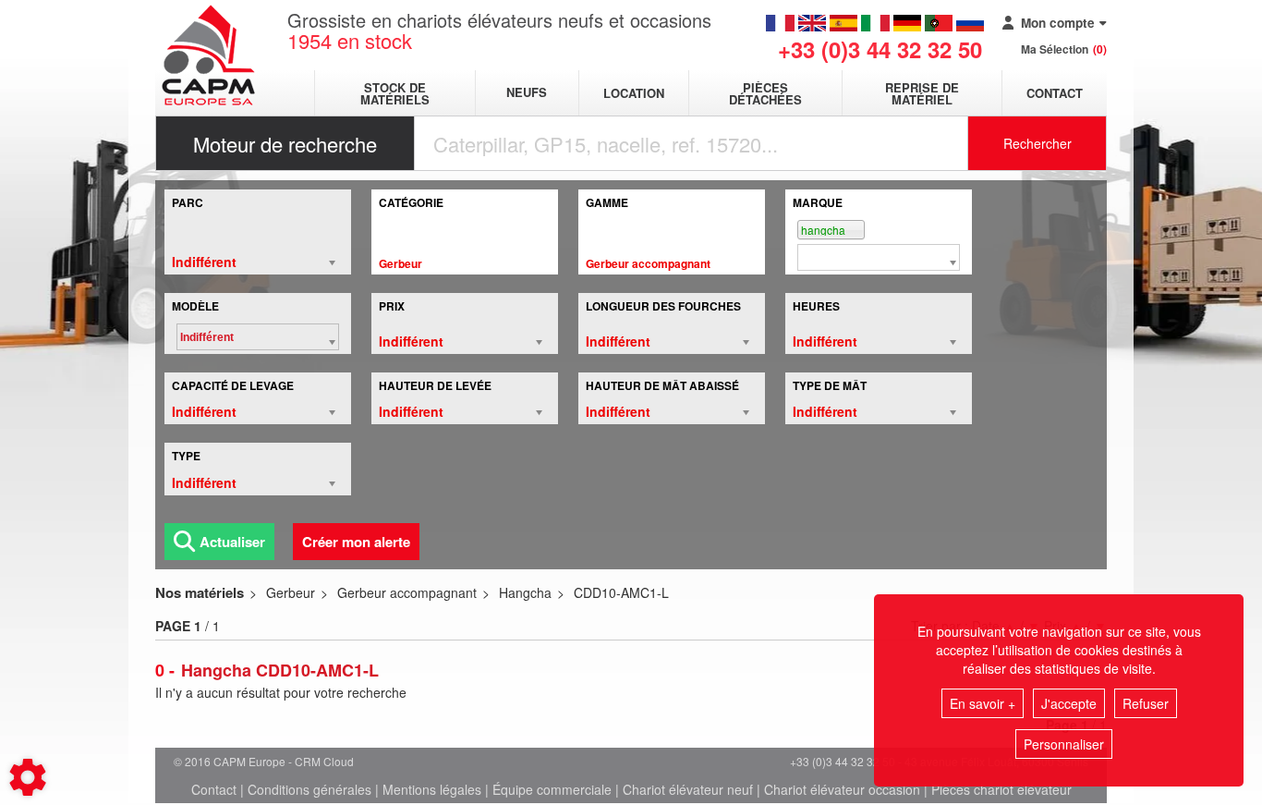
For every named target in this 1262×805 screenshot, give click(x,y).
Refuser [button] (1145, 703)
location (633, 93)
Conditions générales (309, 789)
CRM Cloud (324, 761)
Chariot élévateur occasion (842, 789)
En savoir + (982, 703)
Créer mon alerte (356, 541)
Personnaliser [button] (1064, 744)
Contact (1054, 93)
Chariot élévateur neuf (688, 789)
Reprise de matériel (922, 93)
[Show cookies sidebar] (27, 777)
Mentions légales (431, 789)
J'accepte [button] (1069, 703)
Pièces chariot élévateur (1001, 789)
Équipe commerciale (552, 789)
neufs (526, 93)
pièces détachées (765, 93)
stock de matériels (395, 93)
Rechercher (1037, 143)
